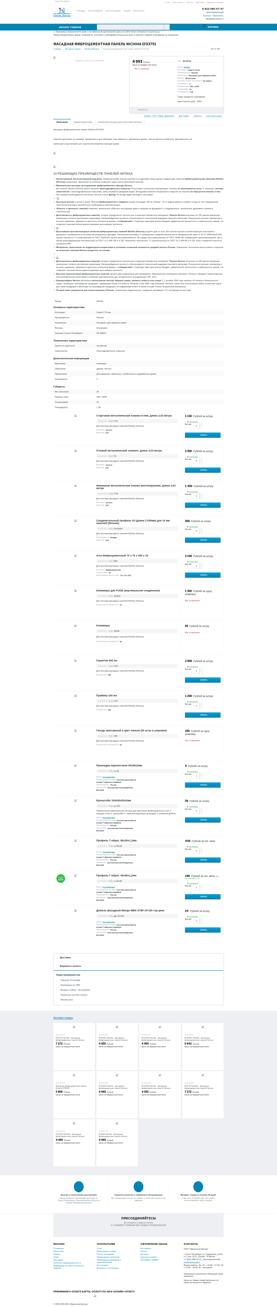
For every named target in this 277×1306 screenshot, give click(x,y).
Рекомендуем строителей (108, 1257)
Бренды (56, 1254)
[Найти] (167, 27)
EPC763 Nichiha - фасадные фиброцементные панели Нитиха (199, 1087)
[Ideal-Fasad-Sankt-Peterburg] (62, 12)
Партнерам (58, 1260)
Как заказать (178, 2)
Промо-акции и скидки (106, 1251)
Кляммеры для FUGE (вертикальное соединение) (128, 590)
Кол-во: (188, 424)
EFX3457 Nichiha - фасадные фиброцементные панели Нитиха (199, 1039)
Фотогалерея (102, 1265)
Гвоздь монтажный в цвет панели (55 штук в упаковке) (131, 730)
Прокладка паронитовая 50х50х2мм (119, 765)
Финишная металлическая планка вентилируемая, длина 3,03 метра (136, 487)
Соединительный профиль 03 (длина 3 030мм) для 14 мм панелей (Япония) (133, 522)
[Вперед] (223, 48)
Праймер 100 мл (106, 695)
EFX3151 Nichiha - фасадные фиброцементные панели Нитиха (70, 1135)
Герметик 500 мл (106, 660)
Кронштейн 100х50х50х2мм (113, 800)
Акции (56, 1257)
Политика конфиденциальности (67, 1263)
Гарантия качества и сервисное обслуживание (138, 1195)
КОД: (179, 61)
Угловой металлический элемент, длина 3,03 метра (129, 450)
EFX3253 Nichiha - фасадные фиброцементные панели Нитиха (113, 1087)
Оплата (190, 2)
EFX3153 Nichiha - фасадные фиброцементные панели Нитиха (156, 1039)
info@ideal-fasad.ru (192, 1262)
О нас (167, 2)
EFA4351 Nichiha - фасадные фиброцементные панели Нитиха (113, 1039)
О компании (58, 1248)
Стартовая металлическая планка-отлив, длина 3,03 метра (134, 415)
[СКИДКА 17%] (75, 875)
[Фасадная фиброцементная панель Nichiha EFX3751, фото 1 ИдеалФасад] (89, 57)
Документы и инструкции (107, 1268)
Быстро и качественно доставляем (79, 1195)
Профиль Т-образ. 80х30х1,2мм (116, 840)
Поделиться (143, 110)
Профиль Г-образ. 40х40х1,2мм (116, 875)
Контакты (207, 15)
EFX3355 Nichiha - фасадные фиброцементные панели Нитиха (156, 1087)
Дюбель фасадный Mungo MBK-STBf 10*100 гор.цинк (130, 910)
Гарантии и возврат (215, 2)
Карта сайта (58, 1251)
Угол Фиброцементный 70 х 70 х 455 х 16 (122, 555)
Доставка (200, 2)
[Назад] (208, 48)
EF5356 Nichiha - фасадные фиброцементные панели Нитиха (113, 1135)
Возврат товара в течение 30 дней (198, 1195)
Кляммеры (103, 625)
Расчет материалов (105, 1254)
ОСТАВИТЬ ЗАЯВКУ (149, 1260)
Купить (203, 435)
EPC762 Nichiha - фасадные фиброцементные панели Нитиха (70, 1039)
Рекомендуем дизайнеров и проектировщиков (109, 1261)
